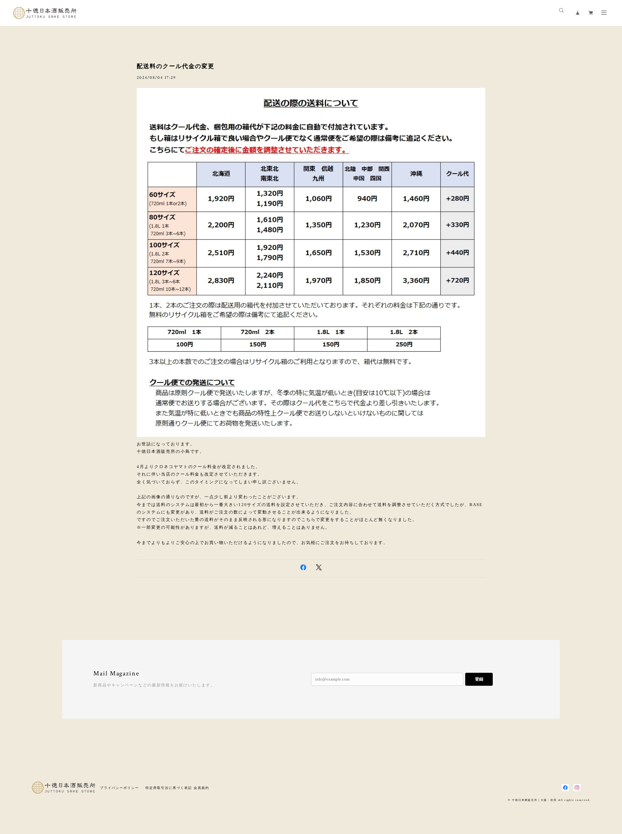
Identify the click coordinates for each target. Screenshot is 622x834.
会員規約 (201, 788)
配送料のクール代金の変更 (175, 66)
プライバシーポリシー (119, 788)
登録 (479, 679)
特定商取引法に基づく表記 (168, 788)
